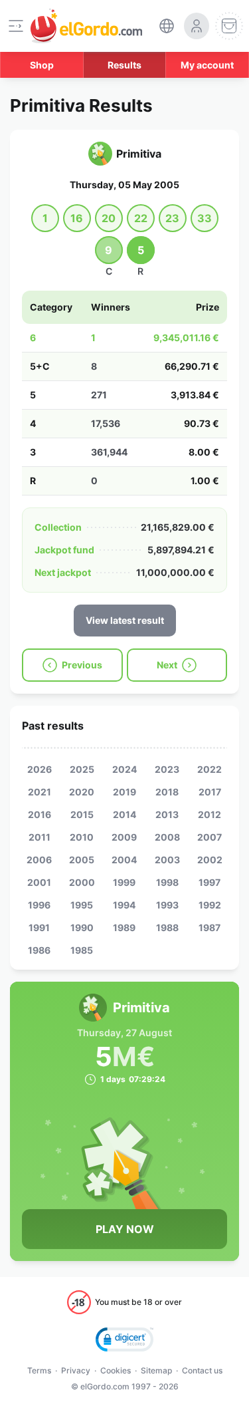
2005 (81, 859)
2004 (124, 859)
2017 (210, 791)
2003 (167, 859)
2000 (82, 882)
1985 (81, 950)
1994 (124, 905)
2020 (81, 791)
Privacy (75, 1370)
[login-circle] (196, 26)
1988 (167, 927)
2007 (209, 837)
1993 (167, 905)
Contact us (202, 1370)
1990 (82, 927)
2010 (82, 837)
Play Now (125, 1229)
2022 (209, 769)
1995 (81, 905)
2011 (39, 837)
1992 (210, 905)
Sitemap (156, 1370)
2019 (124, 791)
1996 (39, 905)
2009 (124, 837)
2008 (167, 837)
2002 (209, 859)
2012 (209, 814)
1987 (209, 927)
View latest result (125, 620)
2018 (167, 791)
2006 (39, 859)
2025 (82, 769)
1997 (209, 882)
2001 (39, 882)
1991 (39, 927)
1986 (39, 950)
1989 (124, 927)
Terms (39, 1370)
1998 (167, 882)
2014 (124, 814)
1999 (124, 882)
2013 (167, 814)
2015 (82, 814)
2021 (39, 791)
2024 (124, 769)
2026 (39, 769)
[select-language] (166, 26)
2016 (39, 814)
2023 (167, 769)
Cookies (115, 1370)
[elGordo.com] (86, 26)
